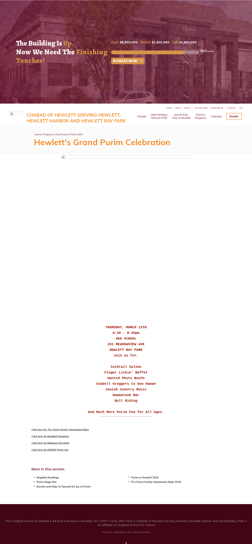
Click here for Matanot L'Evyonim (50, 443)
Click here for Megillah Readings (50, 436)
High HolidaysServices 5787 (159, 116)
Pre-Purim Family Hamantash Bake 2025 (156, 482)
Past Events (62, 134)
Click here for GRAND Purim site (49, 449)
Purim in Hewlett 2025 (145, 477)
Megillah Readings (48, 477)
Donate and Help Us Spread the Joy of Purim (64, 486)
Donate (141, 116)
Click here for (39, 429)
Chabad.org (118, 532)
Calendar (216, 116)
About (178, 108)
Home (168, 108)
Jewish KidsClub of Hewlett (181, 116)
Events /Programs (200, 116)
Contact (232, 108)
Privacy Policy (144, 532)
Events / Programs (44, 134)
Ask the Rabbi (201, 108)
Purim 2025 (77, 134)
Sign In (187, 108)
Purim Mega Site (47, 482)
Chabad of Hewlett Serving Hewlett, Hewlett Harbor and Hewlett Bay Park (76, 118)
